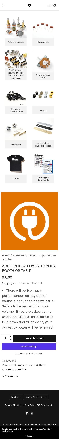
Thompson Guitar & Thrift (29, 365)
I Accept (29, 436)
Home (5, 255)
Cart (50, 5)
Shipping (7, 283)
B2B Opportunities (45, 405)
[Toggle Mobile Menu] (6, 5)
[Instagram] (32, 413)
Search (8, 405)
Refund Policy (29, 405)
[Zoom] (29, 221)
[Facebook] (27, 413)
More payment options (29, 353)
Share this (11, 376)
